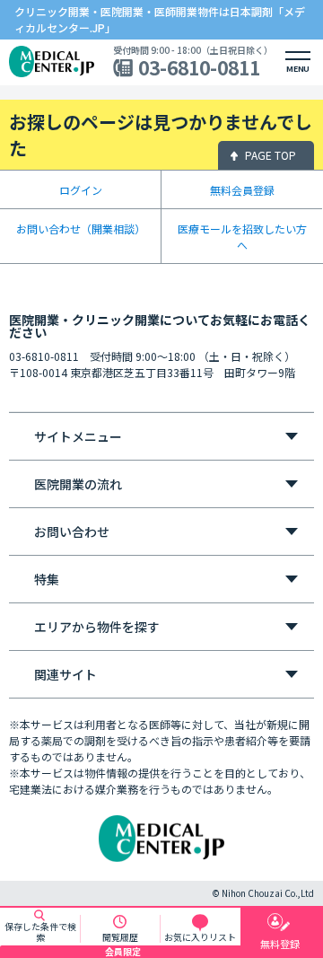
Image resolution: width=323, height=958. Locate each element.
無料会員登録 (242, 190)
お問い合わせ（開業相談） (80, 228)
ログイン (80, 190)
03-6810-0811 (199, 67)
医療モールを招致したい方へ (242, 236)
